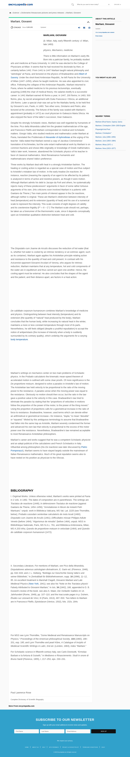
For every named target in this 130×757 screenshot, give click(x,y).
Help (43, 747)
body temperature (19, 339)
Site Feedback (54, 747)
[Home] (21, 4)
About (104, 32)
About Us (35, 747)
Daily (103, 747)
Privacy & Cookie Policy (70, 747)
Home (27, 747)
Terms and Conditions (90, 747)
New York (34, 583)
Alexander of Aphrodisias (58, 137)
